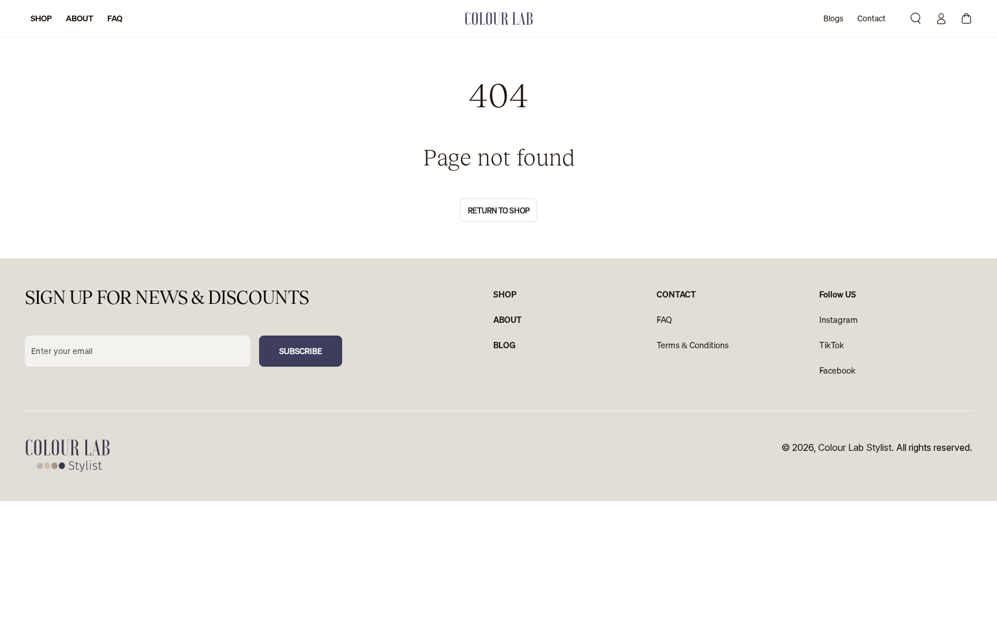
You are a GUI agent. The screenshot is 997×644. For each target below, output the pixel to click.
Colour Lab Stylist (854, 447)
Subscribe (300, 351)
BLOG (504, 345)
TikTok (831, 345)
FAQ (664, 319)
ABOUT (507, 319)
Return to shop (499, 210)
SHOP (504, 294)
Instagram (838, 319)
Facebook (837, 370)
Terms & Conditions (693, 345)
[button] (915, 18)
